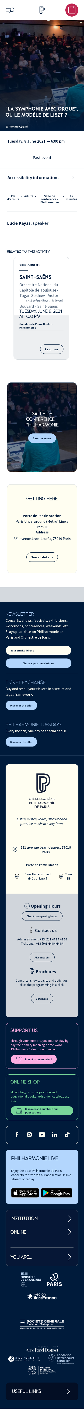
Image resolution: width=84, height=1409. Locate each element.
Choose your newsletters (39, 663)
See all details (42, 557)
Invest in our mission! (38, 1059)
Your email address (22, 650)
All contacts (42, 957)
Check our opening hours (42, 916)
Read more (52, 349)
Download (42, 998)
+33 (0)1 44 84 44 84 (49, 943)
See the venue (42, 438)
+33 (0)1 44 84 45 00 (53, 939)
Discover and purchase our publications (41, 1110)
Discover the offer (21, 705)
